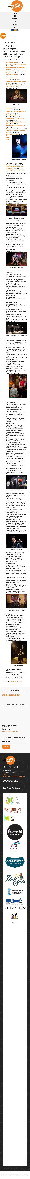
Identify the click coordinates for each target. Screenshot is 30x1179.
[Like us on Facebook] (12, 30)
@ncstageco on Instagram (11, 694)
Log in (27, 1175)
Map (4, 774)
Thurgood (9, 108)
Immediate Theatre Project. (16, 681)
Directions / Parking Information (10, 731)
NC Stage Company (15, 6)
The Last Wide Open (12, 71)
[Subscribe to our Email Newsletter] (15, 30)
